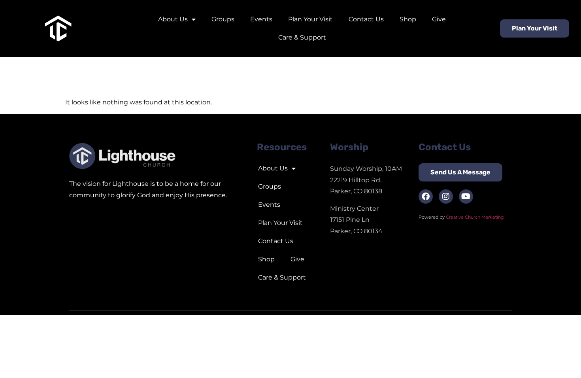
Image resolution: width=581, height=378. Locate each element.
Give (439, 19)
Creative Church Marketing (475, 217)
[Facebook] (426, 196)
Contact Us (366, 19)
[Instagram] (446, 196)
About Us (173, 19)
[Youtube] (466, 196)
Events (261, 19)
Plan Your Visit (310, 19)
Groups (222, 19)
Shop (408, 19)
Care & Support (302, 37)
